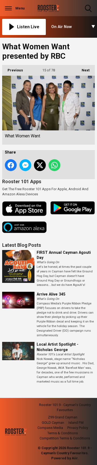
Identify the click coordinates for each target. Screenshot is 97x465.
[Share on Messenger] (25, 165)
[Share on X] (40, 165)
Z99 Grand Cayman (62, 417)
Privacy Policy (77, 428)
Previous (12, 70)
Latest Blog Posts (21, 245)
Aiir (75, 458)
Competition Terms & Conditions (65, 438)
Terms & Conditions (62, 433)
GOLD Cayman (53, 423)
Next (82, 70)
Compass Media (50, 428)
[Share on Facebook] (11, 165)
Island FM (76, 423)
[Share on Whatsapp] (54, 165)
